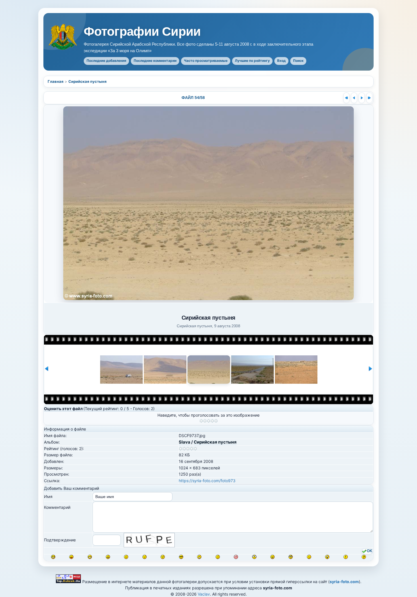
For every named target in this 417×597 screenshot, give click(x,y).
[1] (201, 421)
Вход (281, 60)
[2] (205, 421)
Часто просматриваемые (206, 60)
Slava (184, 442)
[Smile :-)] (108, 557)
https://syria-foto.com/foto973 (207, 480)
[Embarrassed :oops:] (236, 557)
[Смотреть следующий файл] (362, 97)
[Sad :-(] (144, 557)
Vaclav (204, 594)
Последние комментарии (155, 60)
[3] (208, 421)
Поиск (298, 60)
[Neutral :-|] (126, 557)
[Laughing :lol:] (53, 557)
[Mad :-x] (272, 557)
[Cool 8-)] (181, 557)
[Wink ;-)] (309, 557)
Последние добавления (106, 60)
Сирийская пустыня (87, 81)
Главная (56, 81)
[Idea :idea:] (327, 557)
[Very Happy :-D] (90, 557)
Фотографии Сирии (142, 31)
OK (369, 551)
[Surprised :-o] (199, 557)
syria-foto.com (344, 581)
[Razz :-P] (71, 557)
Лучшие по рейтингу (252, 60)
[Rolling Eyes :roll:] (290, 557)
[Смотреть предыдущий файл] (354, 97)
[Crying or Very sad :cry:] (163, 557)
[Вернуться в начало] (346, 97)
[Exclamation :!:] (346, 557)
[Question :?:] (364, 557)
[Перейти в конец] (369, 97)
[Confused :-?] (218, 557)
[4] (212, 421)
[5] (216, 421)
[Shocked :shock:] (254, 557)
